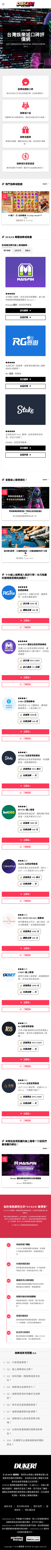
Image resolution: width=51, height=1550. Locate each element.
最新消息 (8, 1506)
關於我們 (38, 1506)
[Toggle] (4, 1362)
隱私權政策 (30, 1510)
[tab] (7, 250)
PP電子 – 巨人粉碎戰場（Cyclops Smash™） (25, 215)
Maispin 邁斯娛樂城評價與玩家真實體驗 (25, 1178)
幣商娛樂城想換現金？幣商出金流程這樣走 (25, 511)
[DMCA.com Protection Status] (33, 1539)
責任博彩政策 (23, 1506)
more (45, 184)
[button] (3, 4)
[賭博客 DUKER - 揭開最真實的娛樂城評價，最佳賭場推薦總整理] (25, 4)
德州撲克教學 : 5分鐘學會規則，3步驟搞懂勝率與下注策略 (25, 552)
